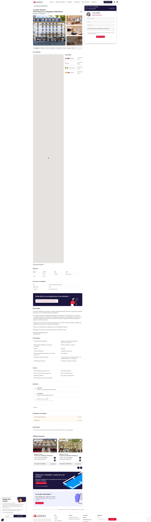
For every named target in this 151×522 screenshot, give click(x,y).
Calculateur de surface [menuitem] (73, 517)
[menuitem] (114, 2)
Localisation (36, 48)
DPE (73, 48)
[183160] (81, 12)
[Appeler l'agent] (55, 458)
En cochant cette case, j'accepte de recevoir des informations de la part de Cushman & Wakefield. (101, 33)
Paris (51, 509)
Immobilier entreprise (37, 509)
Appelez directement (97, 15)
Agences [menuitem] (85, 517)
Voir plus (35, 407)
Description (52, 48)
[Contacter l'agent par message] (55, 460)
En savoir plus (53, 463)
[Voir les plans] (34, 19)
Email (98, 517)
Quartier (69, 48)
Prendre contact (100, 36)
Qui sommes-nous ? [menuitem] (87, 519)
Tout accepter (20, 516)
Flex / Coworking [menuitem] (57, 520)
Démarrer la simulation (41, 483)
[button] (2, 520)
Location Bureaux (45, 509)
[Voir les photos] (34, 16)
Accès (64, 48)
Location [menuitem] (56, 517)
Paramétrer (7, 516)
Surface (42, 48)
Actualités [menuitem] (85, 515)
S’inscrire (112, 519)
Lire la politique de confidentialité (7, 512)
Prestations (59, 48)
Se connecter (45, 486)
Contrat (47, 48)
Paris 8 (55, 509)
